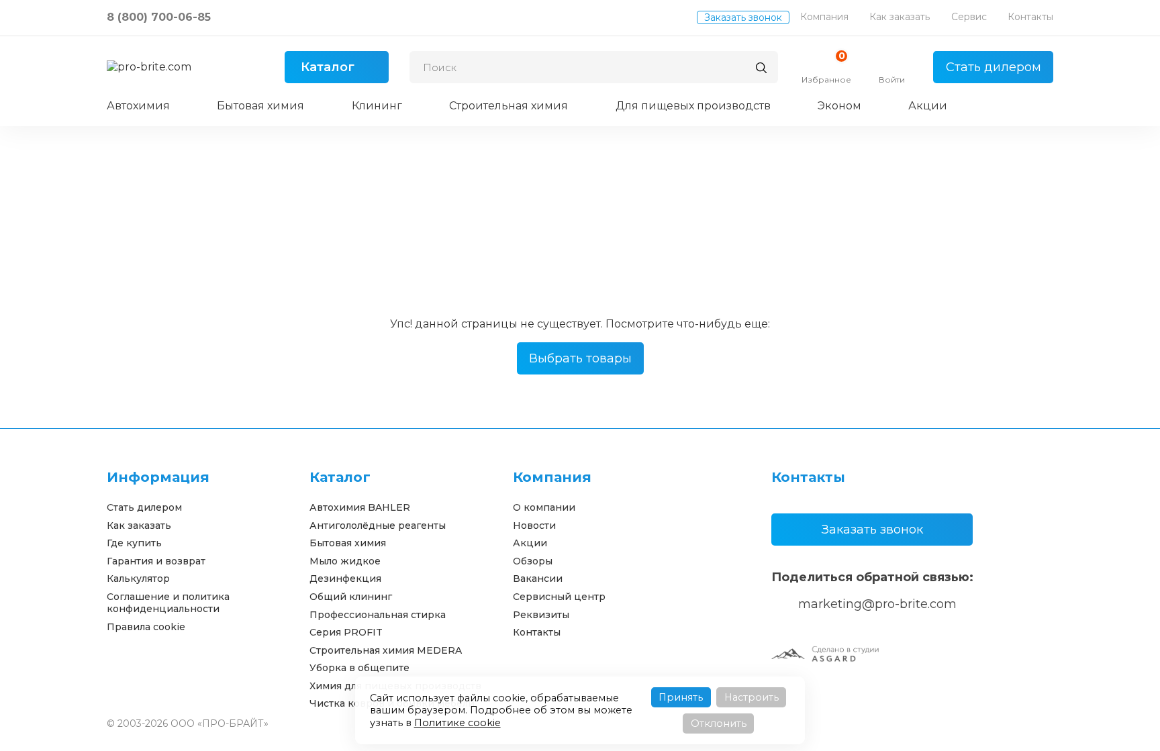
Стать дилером (993, 67)
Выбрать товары (580, 358)
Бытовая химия (260, 105)
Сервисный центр (559, 597)
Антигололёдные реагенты (377, 525)
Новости (534, 525)
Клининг (377, 105)
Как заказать (899, 17)
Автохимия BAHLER (359, 507)
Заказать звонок (743, 17)
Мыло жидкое (345, 561)
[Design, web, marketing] (825, 653)
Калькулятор (138, 578)
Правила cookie (146, 627)
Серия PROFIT (346, 632)
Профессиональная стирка (377, 615)
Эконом (839, 105)
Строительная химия (508, 105)
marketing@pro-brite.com (877, 604)
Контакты (1030, 17)
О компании (544, 507)
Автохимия (138, 105)
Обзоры (532, 561)
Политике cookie (457, 723)
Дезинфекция (345, 578)
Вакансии (538, 578)
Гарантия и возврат (156, 561)
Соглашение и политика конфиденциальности (168, 603)
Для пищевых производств (693, 105)
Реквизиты (541, 615)
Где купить (134, 543)
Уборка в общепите (359, 668)
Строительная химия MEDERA (385, 650)
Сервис (969, 17)
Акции (927, 105)
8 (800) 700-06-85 (159, 17)
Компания (824, 17)
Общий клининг (350, 597)
